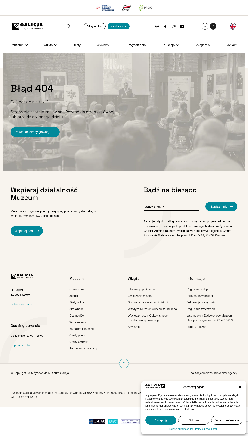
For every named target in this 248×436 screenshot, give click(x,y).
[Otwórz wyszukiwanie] (68, 26)
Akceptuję (161, 420)
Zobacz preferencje (226, 420)
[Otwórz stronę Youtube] (182, 26)
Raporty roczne (196, 326)
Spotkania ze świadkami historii (148, 302)
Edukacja (168, 45)
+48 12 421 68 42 (26, 397)
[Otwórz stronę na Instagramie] (173, 26)
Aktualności (76, 309)
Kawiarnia (134, 326)
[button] (240, 387)
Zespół (73, 295)
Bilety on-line (94, 26)
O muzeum (76, 289)
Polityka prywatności (206, 429)
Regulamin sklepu (198, 289)
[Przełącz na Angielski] (233, 26)
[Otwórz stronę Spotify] (157, 26)
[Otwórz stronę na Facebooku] (165, 26)
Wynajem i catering (81, 328)
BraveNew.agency (225, 373)
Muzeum (17, 45)
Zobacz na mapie (22, 304)
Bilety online (76, 302)
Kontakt (231, 45)
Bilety (77, 45)
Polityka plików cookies (181, 429)
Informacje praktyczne (142, 289)
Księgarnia (202, 45)
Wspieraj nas (119, 26)
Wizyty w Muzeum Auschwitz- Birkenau (153, 309)
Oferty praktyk (78, 341)
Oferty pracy (77, 335)
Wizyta (48, 45)
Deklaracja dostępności (201, 302)
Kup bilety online (21, 345)
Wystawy (103, 45)
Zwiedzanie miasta (140, 295)
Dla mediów (76, 315)
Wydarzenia (137, 45)
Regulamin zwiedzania (201, 309)
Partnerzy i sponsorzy (83, 348)
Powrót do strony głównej (32, 132)
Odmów (194, 420)
